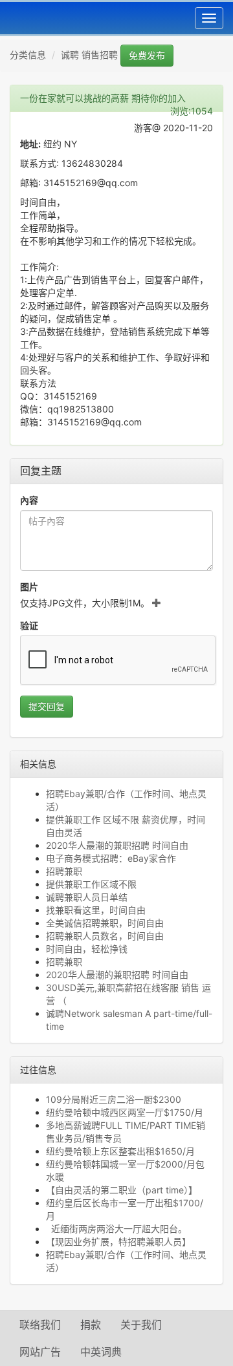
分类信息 (28, 54)
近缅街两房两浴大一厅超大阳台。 (116, 1228)
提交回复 (46, 706)
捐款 (90, 1324)
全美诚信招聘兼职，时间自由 (105, 922)
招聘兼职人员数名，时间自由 (105, 935)
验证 (29, 625)
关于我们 (141, 1324)
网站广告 (40, 1351)
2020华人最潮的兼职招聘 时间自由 (117, 845)
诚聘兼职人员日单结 (87, 896)
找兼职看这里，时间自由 (96, 909)
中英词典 (101, 1351)
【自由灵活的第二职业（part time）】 (121, 1189)
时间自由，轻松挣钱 (87, 948)
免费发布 (147, 55)
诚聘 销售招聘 (89, 54)
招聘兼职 (64, 871)
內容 (29, 500)
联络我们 (40, 1324)
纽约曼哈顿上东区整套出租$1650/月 (120, 1151)
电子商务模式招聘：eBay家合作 (111, 858)
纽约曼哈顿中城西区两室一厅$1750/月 (124, 1112)
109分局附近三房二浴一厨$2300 (113, 1099)
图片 (29, 586)
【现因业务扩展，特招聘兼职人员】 (118, 1241)
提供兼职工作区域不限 (91, 884)
